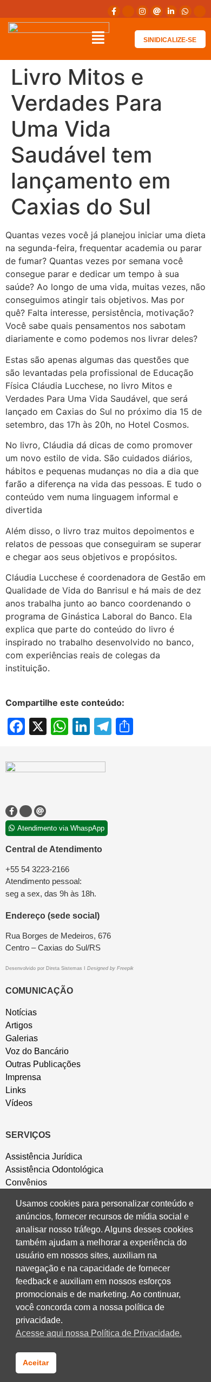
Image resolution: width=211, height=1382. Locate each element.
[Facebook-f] (114, 11)
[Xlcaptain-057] (128, 11)
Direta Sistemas (65, 968)
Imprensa (23, 1077)
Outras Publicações (43, 1064)
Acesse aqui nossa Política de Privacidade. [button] (99, 1333)
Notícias (21, 1012)
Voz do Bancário (37, 1051)
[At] (156, 11)
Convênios (26, 1182)
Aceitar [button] (36, 1362)
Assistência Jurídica (43, 1156)
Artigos (18, 1025)
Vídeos (18, 1103)
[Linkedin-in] (171, 11)
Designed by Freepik (110, 968)
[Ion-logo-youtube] (200, 11)
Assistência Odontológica (54, 1169)
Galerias (21, 1038)
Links (15, 1090)
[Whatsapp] (185, 11)
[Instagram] (142, 11)
